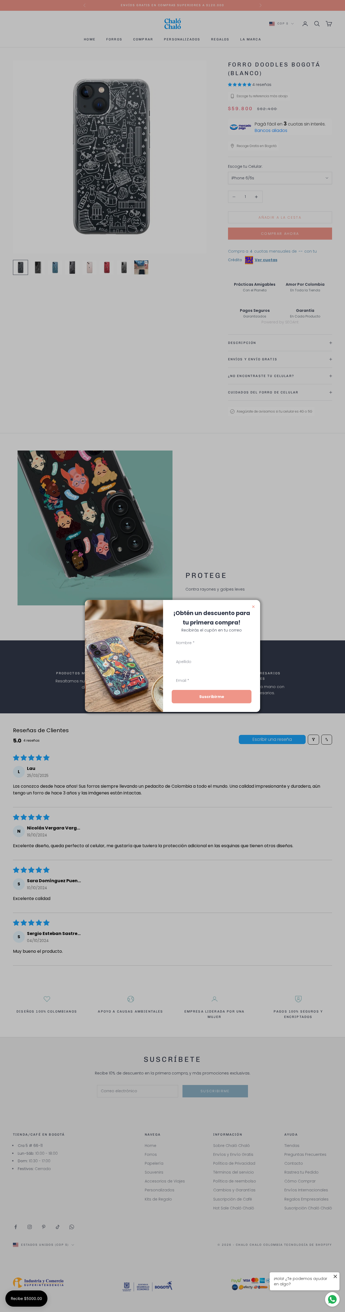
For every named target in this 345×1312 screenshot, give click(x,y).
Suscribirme (211, 696)
